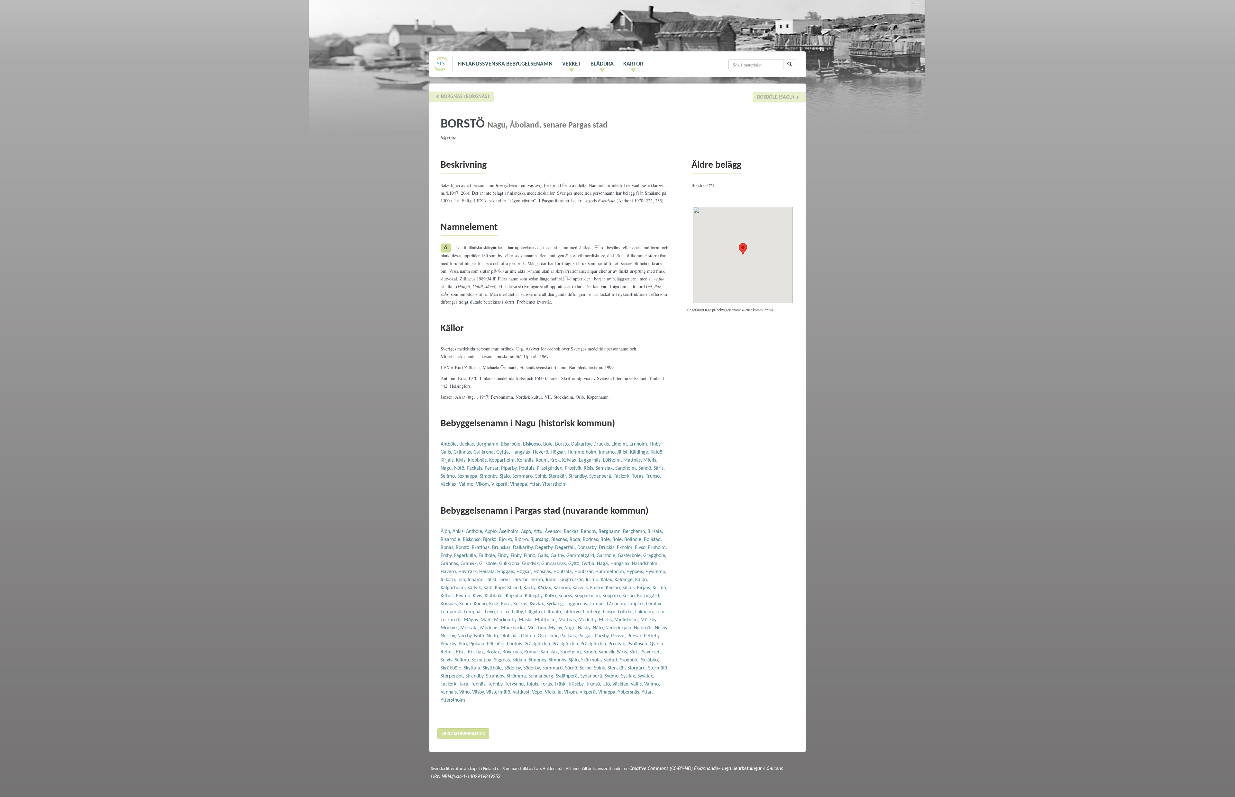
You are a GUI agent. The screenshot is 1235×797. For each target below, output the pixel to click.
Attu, (539, 531)
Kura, (507, 604)
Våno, (465, 692)
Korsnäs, (526, 460)
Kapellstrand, (509, 587)
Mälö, (487, 620)
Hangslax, (522, 452)
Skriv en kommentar (463, 733)
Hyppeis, (636, 571)
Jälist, (623, 452)
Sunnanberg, (542, 676)
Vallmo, (467, 484)
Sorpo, (587, 668)
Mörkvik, (450, 628)
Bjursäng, (540, 539)
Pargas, (586, 636)
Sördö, (572, 668)
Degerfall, (566, 547)
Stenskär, (559, 476)
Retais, (448, 652)
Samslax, (605, 468)
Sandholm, (626, 468)
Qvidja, (657, 644)
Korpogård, (648, 595)
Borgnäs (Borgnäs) (464, 96)
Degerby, (545, 547)
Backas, (467, 444)
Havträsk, (468, 571)
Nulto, (493, 636)
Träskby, (577, 684)
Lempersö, (452, 612)
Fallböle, (488, 555)
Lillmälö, (553, 612)
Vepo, (538, 692)
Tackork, (623, 476)
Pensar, (493, 468)
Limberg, (593, 612)
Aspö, (527, 531)
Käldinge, (640, 452)
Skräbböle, (452, 668)
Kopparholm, (503, 460)
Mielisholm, (627, 620)
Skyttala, (473, 668)
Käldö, (657, 452)
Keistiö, (614, 587)
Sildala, (520, 660)
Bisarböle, (512, 444)
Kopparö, (612, 595)
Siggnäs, (503, 660)
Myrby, (556, 628)
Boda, (576, 539)
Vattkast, (522, 692)
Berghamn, (488, 444)
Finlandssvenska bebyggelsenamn (505, 64)
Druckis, (602, 444)
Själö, (506, 476)
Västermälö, (499, 692)
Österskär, (549, 636)
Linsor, (610, 612)
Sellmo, (449, 476)
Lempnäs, (474, 612)
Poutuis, (528, 468)
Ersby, (447, 555)
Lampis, (598, 604)
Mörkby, (648, 620)
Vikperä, (500, 484)
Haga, (603, 563)
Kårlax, (545, 587)
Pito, (464, 644)
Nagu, (447, 468)
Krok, (556, 460)
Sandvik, (608, 652)
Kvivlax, (570, 460)
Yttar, (536, 484)
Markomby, (506, 620)
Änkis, (459, 531)
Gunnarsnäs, (554, 563)
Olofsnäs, (510, 636)
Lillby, (518, 612)
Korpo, (629, 595)
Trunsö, (653, 476)
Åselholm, (510, 531)
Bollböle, (634, 539)
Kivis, (462, 460)
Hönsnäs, (543, 571)
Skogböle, (630, 660)
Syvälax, (645, 676)
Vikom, (483, 484)
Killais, (629, 587)
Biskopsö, (533, 444)
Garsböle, (607, 555)
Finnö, (531, 555)
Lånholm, (617, 604)
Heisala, (488, 571)
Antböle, (450, 444)
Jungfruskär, (572, 579)
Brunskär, (502, 547)
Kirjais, (448, 460)
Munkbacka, (514, 628)
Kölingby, (535, 595)
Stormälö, (658, 668)
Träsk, (561, 684)
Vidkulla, (554, 692)
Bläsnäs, (560, 539)
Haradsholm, (645, 563)
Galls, (447, 452)
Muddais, (490, 628)
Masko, (527, 620)
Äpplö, (492, 531)
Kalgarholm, (454, 587)
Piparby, (510, 468)
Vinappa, (520, 484)
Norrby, (449, 636)
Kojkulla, (515, 595)
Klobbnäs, (478, 460)
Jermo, (537, 579)
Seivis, (448, 660)
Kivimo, (464, 595)
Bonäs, (448, 547)
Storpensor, (453, 676)
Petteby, (652, 636)
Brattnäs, (482, 547)
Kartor (633, 64)
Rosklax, (477, 652)
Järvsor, (521, 579)
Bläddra (602, 64)
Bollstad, (653, 539)
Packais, (476, 468)
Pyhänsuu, (638, 644)
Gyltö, (575, 563)
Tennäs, (479, 684)
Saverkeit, (652, 652)
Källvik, (475, 587)
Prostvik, (574, 468)
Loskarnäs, (452, 620)
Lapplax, (636, 604)
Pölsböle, (497, 644)
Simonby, (490, 476)
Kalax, (608, 579)
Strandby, (579, 476)
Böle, (549, 444)
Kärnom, (562, 587)
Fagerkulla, (466, 555)
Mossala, (470, 628)
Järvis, (506, 579)
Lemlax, (654, 604)
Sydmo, (613, 676)
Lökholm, (613, 460)
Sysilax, (629, 676)
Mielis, (650, 460)
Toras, (639, 476)
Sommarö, (523, 476)
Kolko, (551, 595)
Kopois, (566, 595)
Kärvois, (581, 587)
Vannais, (450, 692)
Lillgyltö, (534, 612)
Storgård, (637, 668)
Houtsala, (563, 571)
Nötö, (460, 468)
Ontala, (529, 636)
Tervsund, (515, 684)
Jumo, (552, 579)
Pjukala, (478, 644)
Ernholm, (639, 444)
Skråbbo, (650, 660)
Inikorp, (449, 579)
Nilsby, (661, 628)
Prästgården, (551, 468)
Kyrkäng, (555, 604)
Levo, (491, 612)
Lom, (660, 612)
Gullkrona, (484, 452)
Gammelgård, (581, 555)
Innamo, (608, 452)
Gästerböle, (630, 555)
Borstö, (563, 444)
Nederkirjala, (619, 628)
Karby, (531, 587)
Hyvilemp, (655, 571)
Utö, (607, 684)
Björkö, (491, 539)
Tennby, (496, 684)
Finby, (656, 444)
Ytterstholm (554, 484)
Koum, (543, 460)
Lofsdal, (626, 612)
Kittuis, (448, 595)
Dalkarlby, (582, 444)
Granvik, (470, 563)
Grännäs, (463, 452)
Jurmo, (593, 579)
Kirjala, (660, 587)
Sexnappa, (468, 476)
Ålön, (447, 531)
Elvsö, (641, 547)
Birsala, (655, 531)
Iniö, (462, 579)
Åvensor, (554, 531)
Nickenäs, (644, 628)
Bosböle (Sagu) (776, 97)
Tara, (465, 684)
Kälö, (489, 587)
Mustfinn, (538, 628)
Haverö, (542, 452)
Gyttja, (503, 452)
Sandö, (646, 468)
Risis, (590, 468)
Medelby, (588, 620)
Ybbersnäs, (630, 692)
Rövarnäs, (513, 652)
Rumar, (532, 652)
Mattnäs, (633, 460)
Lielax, (504, 612)
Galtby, (558, 555)
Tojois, (533, 684)
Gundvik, (531, 563)
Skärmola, (592, 660)
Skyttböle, (493, 668)
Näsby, (585, 628)
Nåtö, (599, 628)
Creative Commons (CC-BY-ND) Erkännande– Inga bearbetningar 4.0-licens (706, 768)
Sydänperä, (601, 476)
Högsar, (559, 452)
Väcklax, (450, 484)
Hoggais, (507, 571)
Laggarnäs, (591, 460)
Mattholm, (546, 620)
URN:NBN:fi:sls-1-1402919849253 (465, 776)
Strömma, (517, 676)
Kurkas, (521, 604)
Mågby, (472, 620)
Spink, (542, 476)
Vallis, (637, 684)
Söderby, (513, 668)
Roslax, (494, 652)
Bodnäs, (591, 539)
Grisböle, (489, 563)
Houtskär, (584, 571)
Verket (571, 64)
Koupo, (481, 604)
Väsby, (479, 692)
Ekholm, (620, 444)
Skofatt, (611, 660)
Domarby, (588, 547)
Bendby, (590, 531)
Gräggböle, (654, 555)
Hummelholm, (583, 452)
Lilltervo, (573, 612)
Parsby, (603, 636)
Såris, (659, 468)
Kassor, (598, 587)
